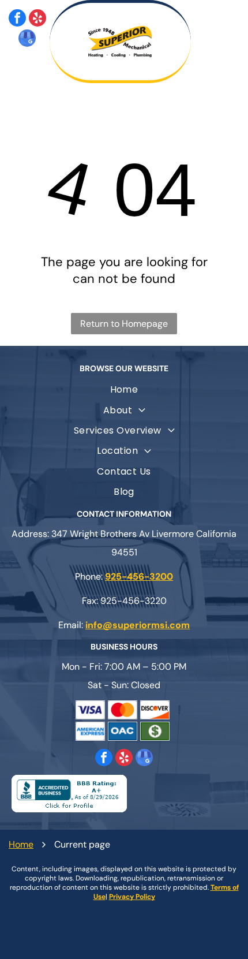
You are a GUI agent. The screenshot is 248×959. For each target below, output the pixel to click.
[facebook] (17, 19)
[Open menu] (225, 41)
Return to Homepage (124, 324)
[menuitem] (124, 389)
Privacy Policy (132, 896)
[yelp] (37, 19)
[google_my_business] (27, 39)
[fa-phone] (27, 71)
